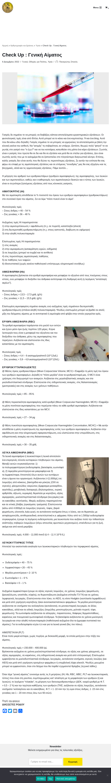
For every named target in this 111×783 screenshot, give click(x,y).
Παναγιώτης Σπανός (68, 62)
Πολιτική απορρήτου (65, 779)
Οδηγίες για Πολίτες (38, 62)
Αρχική (5, 45)
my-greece (14, 701)
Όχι (50, 779)
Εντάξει (41, 779)
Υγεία (38, 45)
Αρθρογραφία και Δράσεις (21, 45)
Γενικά (25, 62)
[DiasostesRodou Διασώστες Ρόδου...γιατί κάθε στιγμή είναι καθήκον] (7, 7)
